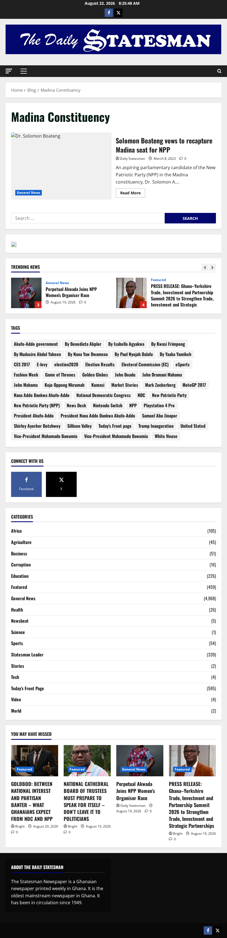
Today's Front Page (27, 688)
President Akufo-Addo (34, 415)
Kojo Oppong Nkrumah (64, 385)
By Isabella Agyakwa (126, 344)
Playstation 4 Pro (159, 405)
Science (18, 632)
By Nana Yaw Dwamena (88, 354)
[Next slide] (212, 267)
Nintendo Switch (107, 405)
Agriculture (21, 542)
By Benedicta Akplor (83, 344)
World (16, 710)
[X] (118, 13)
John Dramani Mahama (162, 374)
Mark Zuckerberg (160, 385)
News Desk (76, 405)
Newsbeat (20, 620)
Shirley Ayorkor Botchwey (37, 425)
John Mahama (26, 385)
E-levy (42, 364)
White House (166, 436)
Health (17, 609)
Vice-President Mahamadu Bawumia (45, 436)
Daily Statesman (132, 158)
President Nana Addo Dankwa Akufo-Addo (98, 415)
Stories (17, 666)
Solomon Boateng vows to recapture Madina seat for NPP (61, 166)
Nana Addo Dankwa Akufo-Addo (41, 395)
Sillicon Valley (79, 425)
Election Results (100, 364)
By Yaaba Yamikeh (175, 354)
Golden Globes (95, 374)
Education (20, 576)
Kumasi (97, 385)
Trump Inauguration (156, 425)
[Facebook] (109, 13)
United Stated (192, 425)
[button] (9, 71)
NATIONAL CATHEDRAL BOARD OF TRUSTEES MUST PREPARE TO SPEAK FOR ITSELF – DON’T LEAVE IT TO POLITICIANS (86, 801)
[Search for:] (88, 218)
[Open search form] (219, 71)
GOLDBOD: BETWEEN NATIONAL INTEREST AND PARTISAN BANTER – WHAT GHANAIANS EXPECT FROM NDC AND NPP (32, 801)
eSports (183, 364)
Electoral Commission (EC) (145, 364)
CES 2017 (22, 364)
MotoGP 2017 (194, 385)
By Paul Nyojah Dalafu (134, 354)
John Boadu (125, 374)
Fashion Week (26, 374)
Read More (132, 191)
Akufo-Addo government (36, 344)
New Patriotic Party (169, 395)
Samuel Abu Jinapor (159, 415)
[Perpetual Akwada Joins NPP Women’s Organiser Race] (139, 760)
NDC (141, 395)
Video (16, 699)
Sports (17, 643)
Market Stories (124, 385)
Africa (16, 530)
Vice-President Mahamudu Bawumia (116, 436)
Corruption (21, 564)
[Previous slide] (205, 267)
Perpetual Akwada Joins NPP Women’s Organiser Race (26, 293)
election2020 (66, 364)
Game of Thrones (60, 374)
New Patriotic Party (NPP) (37, 405)
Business (19, 553)
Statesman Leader (27, 654)
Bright (20, 826)
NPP (133, 405)
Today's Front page (115, 425)
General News (28, 192)
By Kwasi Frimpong (168, 344)
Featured (158, 280)
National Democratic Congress (103, 395)
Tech (15, 677)
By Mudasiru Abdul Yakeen (37, 354)
